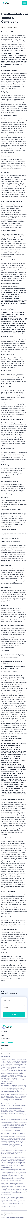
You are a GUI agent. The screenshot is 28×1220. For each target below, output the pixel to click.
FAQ (2, 1035)
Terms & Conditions (7, 1042)
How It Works (5, 1032)
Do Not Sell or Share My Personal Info (12, 1217)
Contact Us (4, 1049)
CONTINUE (14, 1014)
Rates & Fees (5, 1045)
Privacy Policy (5, 1038)
